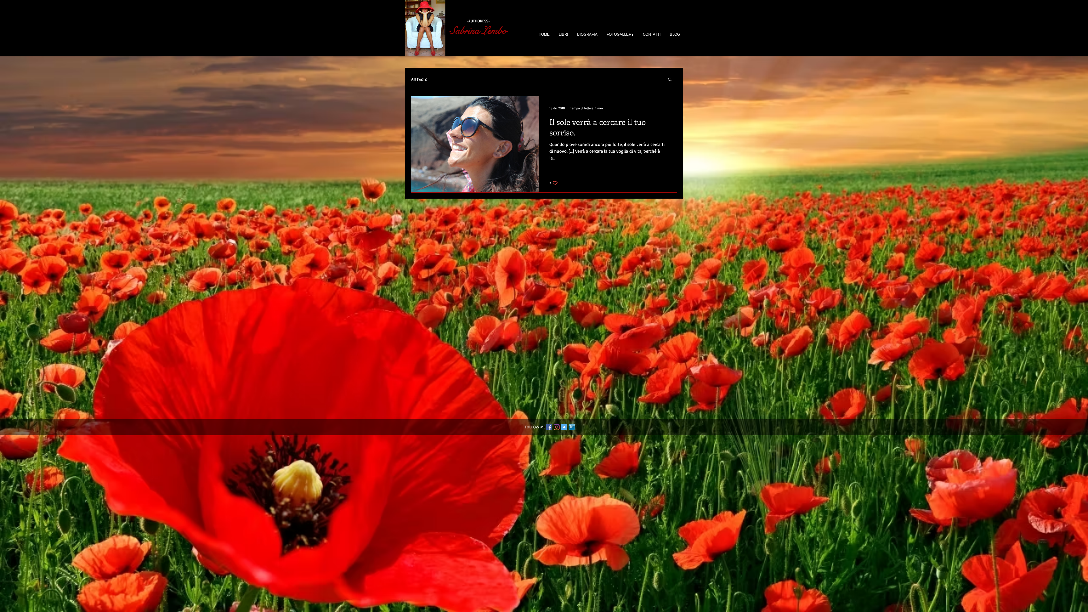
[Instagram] (557, 427)
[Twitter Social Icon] (564, 427)
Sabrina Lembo (478, 30)
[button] (670, 80)
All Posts (419, 79)
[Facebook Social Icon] (549, 427)
